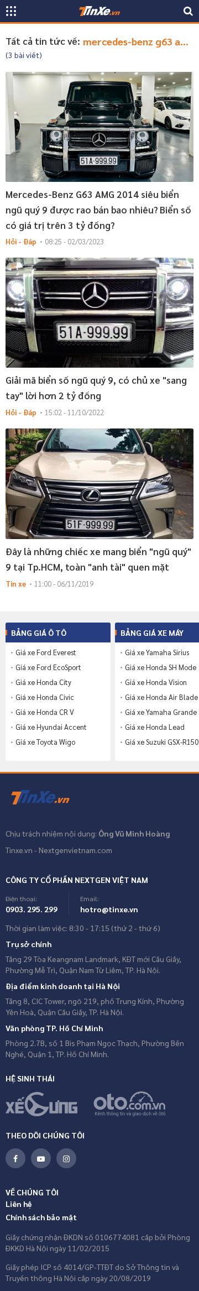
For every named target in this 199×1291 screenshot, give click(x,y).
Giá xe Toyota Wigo (45, 742)
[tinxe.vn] (99, 11)
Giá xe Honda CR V (44, 712)
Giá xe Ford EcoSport (48, 667)
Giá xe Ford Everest (45, 652)
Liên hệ (19, 1204)
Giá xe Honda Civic (44, 697)
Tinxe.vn (47, 798)
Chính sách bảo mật (41, 1217)
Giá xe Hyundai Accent (51, 727)
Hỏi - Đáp (21, 241)
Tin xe (16, 583)
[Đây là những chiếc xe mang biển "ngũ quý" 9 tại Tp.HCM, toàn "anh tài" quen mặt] (99, 483)
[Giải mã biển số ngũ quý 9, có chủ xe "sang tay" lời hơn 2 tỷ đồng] (99, 313)
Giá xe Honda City (43, 682)
